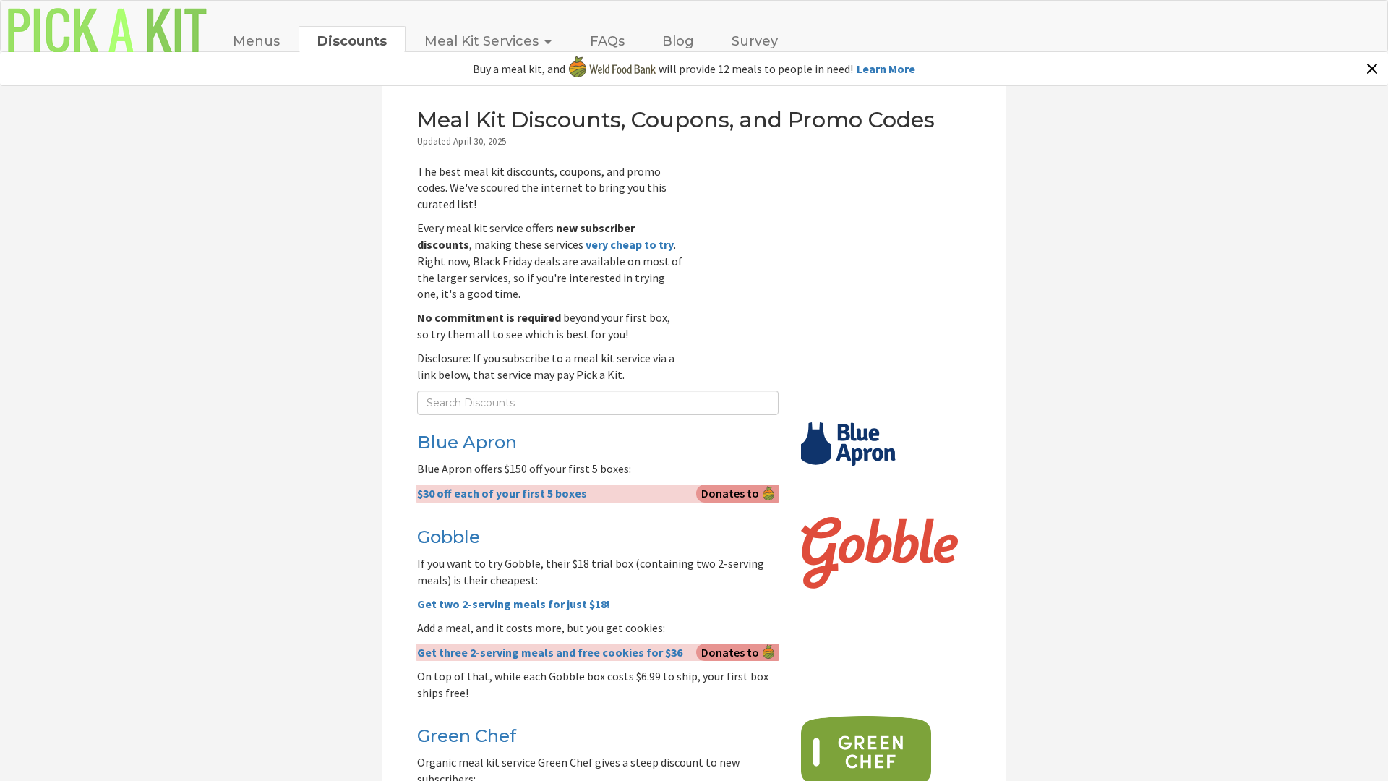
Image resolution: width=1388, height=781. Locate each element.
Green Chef (466, 735)
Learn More (886, 68)
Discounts (352, 41)
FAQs (607, 41)
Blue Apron (467, 442)
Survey (755, 41)
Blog (678, 41)
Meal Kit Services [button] (481, 41)
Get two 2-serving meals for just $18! (513, 604)
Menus (256, 41)
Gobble (448, 536)
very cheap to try (630, 244)
